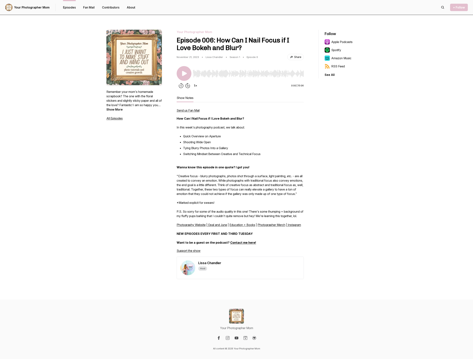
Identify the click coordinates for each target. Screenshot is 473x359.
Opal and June (217, 225)
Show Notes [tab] (185, 98)
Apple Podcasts (342, 42)
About (131, 7)
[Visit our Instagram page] (227, 338)
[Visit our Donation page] (254, 338)
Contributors (110, 7)
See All (330, 75)
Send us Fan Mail (188, 110)
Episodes (69, 7)
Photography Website (191, 225)
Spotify (336, 50)
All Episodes (114, 118)
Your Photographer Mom (32, 7)
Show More (114, 109)
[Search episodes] (442, 7)
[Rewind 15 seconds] (181, 85)
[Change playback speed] (195, 85)
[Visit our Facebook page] (219, 338)
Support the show (188, 250)
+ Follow (459, 7)
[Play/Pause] (184, 73)
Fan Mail (89, 7)
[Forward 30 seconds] (187, 85)
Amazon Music (341, 58)
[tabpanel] (240, 182)
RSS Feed (338, 66)
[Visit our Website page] (245, 338)
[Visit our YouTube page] (236, 338)
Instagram (294, 225)
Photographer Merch (271, 225)
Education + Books (242, 225)
